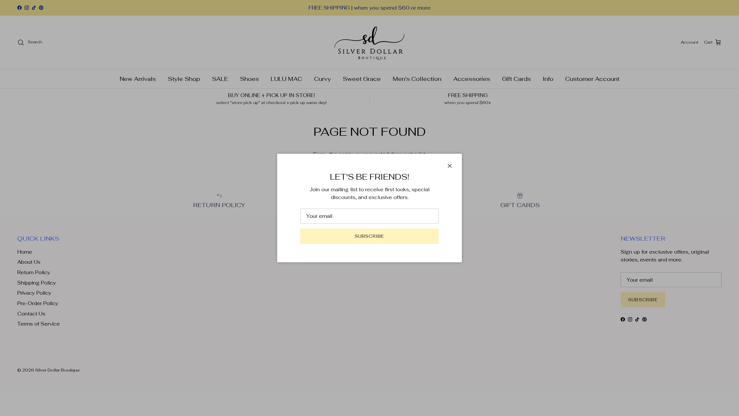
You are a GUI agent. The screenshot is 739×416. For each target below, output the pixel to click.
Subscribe (370, 236)
